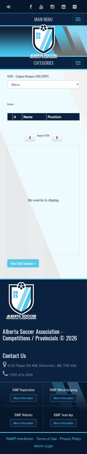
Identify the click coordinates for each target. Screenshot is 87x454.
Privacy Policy (70, 438)
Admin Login (43, 445)
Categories (44, 63)
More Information (23, 398)
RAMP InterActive (19, 438)
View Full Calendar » (23, 263)
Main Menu (43, 19)
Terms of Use (46, 438)
